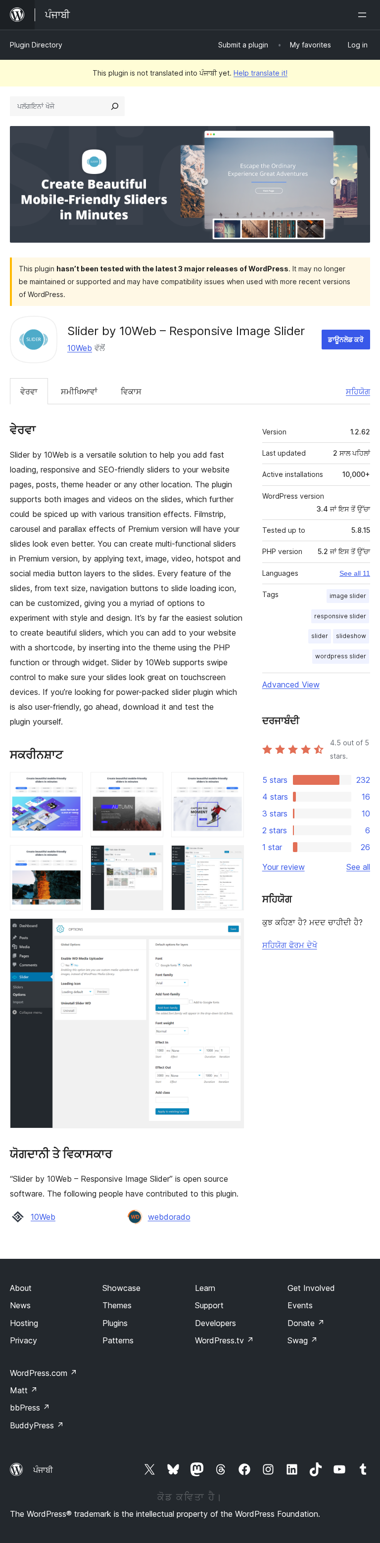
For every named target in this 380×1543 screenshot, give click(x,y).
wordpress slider (340, 656)
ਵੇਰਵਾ (29, 391)
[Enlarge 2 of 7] (150, 785)
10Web (79, 348)
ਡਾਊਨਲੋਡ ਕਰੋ (346, 339)
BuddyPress (37, 1425)
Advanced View (291, 684)
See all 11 (354, 573)
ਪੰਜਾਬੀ (43, 1470)
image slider (348, 596)
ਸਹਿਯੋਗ (358, 391)
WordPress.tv (224, 1340)
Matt (24, 1390)
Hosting (24, 1323)
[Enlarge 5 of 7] (150, 858)
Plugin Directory (36, 45)
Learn (205, 1288)
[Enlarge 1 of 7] (69, 785)
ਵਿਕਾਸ (131, 391)
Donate (306, 1323)
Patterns (118, 1340)
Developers (215, 1323)
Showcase (121, 1288)
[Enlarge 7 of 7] (231, 932)
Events (300, 1305)
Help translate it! (260, 73)
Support (209, 1305)
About (21, 1288)
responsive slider (340, 616)
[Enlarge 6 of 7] (231, 858)
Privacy (23, 1340)
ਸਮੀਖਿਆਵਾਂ (79, 391)
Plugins (115, 1323)
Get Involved (311, 1288)
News (20, 1305)
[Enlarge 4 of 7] (69, 858)
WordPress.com (43, 1373)
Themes (117, 1305)
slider (319, 636)
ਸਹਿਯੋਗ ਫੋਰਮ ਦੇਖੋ (289, 945)
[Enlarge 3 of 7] (231, 785)
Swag (302, 1340)
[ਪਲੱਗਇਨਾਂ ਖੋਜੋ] (115, 106)
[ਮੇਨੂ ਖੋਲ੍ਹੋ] (364, 15)
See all (358, 867)
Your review (283, 867)
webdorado (169, 1217)
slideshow (351, 636)
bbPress (30, 1408)
